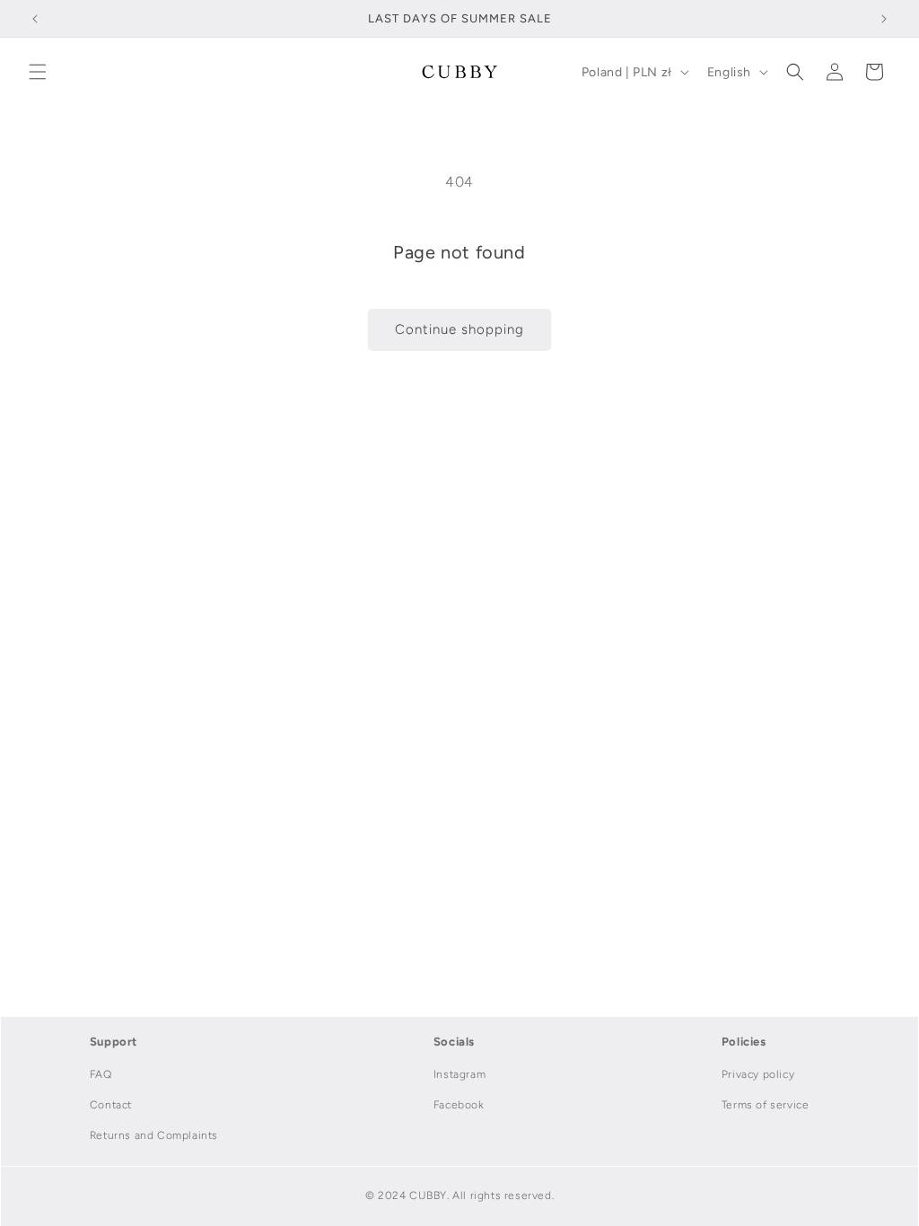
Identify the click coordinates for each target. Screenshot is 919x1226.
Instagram (459, 1074)
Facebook (459, 1105)
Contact (111, 1105)
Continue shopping (459, 329)
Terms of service (766, 1105)
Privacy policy (758, 1074)
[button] (37, 72)
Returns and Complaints (154, 1135)
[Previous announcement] (35, 19)
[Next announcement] (884, 19)
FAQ (101, 1074)
